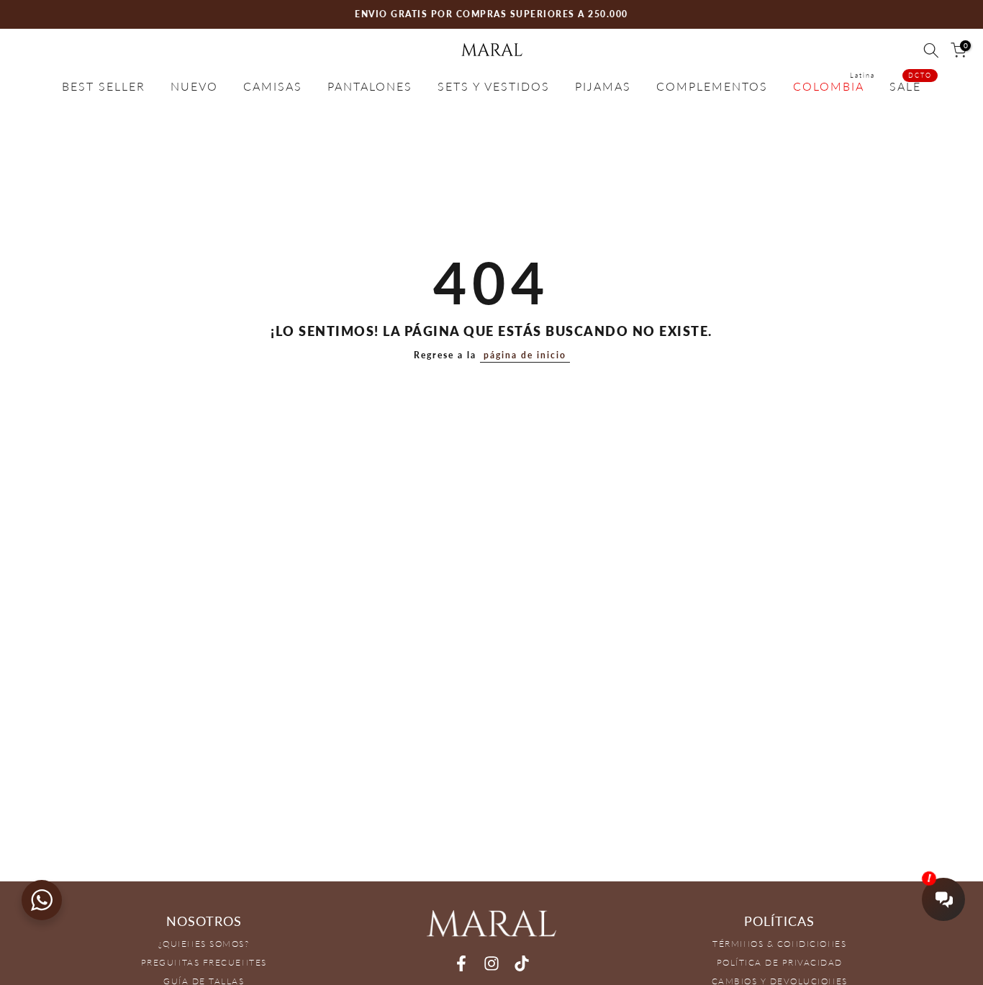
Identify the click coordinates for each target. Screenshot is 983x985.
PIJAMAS (603, 86)
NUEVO (194, 86)
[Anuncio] (491, 14)
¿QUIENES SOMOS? (204, 943)
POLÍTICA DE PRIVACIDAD (780, 962)
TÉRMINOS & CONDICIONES (779, 943)
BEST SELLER (103, 86)
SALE (910, 85)
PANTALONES (369, 86)
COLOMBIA (834, 85)
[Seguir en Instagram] (491, 963)
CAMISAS (272, 86)
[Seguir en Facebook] (461, 963)
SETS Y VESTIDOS (494, 86)
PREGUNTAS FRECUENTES (204, 962)
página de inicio (525, 355)
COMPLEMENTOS (712, 86)
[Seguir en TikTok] (522, 963)
